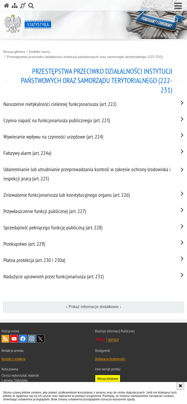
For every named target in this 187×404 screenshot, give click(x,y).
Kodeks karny (39, 52)
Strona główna (14, 52)
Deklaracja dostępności (110, 358)
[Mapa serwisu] (15, 5)
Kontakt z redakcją (13, 358)
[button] (178, 6)
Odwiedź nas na (14, 339)
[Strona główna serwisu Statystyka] (6, 5)
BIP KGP (113, 339)
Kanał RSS (5, 339)
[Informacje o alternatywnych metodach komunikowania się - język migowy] (23, 5)
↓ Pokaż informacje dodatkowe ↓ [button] (94, 307)
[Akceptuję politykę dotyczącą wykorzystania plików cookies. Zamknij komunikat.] (180, 386)
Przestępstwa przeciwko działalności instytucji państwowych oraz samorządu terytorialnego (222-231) (85, 57)
